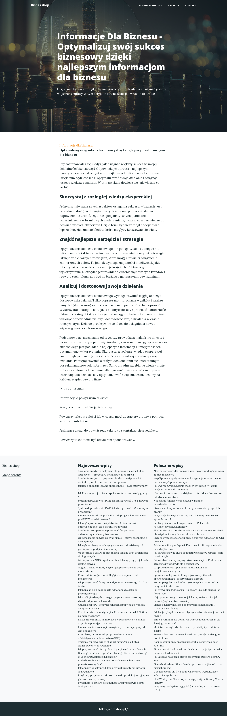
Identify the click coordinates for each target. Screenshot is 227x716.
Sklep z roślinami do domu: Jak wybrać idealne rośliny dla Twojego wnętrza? (187, 621)
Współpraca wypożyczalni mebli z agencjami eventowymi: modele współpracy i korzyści (188, 480)
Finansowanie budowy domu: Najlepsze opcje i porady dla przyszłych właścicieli (188, 651)
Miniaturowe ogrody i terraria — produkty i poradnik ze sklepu (186, 628)
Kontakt (190, 5)
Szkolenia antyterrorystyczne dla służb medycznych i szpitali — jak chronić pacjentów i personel (109, 480)
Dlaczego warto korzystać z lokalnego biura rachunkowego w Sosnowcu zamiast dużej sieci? (113, 654)
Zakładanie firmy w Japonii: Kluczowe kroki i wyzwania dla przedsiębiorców (188, 547)
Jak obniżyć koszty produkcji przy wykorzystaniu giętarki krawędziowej (111, 669)
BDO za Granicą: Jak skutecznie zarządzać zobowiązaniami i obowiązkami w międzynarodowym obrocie (189, 532)
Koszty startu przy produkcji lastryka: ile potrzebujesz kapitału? (186, 643)
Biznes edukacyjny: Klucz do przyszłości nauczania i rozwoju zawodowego (184, 606)
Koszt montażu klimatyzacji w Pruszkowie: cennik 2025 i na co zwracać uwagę (112, 614)
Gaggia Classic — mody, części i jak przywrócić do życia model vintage (110, 569)
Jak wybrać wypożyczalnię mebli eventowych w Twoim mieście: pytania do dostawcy (185, 487)
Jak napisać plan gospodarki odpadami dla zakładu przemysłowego (107, 591)
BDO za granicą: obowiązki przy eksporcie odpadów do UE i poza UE (189, 539)
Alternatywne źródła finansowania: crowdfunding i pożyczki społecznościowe (189, 472)
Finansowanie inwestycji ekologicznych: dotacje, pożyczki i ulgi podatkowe (112, 628)
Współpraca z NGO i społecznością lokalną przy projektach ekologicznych (113, 554)
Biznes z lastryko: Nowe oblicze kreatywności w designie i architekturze (187, 636)
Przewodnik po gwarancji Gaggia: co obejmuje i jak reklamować (108, 576)
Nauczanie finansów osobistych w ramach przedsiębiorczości (178, 502)
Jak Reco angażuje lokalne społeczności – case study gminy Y (112, 487)
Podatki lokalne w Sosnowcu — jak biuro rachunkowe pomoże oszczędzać (109, 662)
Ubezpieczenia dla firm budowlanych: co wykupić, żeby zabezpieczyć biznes (186, 673)
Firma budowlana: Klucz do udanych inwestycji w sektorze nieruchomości (188, 666)
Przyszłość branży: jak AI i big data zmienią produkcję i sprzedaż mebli (186, 517)
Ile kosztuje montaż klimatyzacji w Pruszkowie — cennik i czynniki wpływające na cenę (111, 621)
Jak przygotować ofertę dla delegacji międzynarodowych (112, 649)
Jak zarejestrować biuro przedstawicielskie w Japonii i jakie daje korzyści (188, 554)
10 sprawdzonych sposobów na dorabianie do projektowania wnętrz (181, 569)
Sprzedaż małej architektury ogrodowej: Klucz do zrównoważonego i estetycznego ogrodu (183, 576)
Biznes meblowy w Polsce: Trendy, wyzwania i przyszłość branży (187, 509)
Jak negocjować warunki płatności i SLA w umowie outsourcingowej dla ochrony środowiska (107, 524)
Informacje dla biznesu (76, 145)
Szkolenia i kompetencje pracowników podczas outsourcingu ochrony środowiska (106, 532)
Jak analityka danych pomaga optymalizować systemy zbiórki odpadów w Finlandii (109, 599)
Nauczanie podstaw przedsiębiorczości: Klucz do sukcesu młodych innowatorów (188, 495)
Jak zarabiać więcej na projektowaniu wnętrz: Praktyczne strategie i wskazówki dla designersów (188, 562)
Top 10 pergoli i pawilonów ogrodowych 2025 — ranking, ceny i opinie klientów (187, 584)
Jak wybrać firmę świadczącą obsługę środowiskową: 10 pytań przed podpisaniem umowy (110, 547)
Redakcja (173, 5)
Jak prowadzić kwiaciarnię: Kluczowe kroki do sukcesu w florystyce (187, 591)
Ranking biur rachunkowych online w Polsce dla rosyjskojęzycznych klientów (181, 524)
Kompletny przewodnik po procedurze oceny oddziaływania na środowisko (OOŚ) (105, 636)
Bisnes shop (40, 5)
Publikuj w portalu (150, 5)
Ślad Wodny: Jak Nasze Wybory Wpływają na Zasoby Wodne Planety (188, 680)
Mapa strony (11, 475)
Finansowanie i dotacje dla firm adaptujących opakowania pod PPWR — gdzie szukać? (112, 517)
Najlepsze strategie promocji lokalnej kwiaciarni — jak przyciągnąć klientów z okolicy (186, 599)
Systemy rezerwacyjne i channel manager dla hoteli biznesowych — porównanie (108, 643)
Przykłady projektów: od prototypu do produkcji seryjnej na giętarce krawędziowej (113, 677)
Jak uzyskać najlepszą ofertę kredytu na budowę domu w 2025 (187, 658)
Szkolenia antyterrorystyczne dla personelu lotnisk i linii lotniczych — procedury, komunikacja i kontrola (111, 472)
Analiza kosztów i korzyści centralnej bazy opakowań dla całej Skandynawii (111, 606)
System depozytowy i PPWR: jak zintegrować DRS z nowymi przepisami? (113, 502)
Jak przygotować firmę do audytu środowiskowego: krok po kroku (113, 584)
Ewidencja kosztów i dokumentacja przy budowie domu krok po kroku (111, 684)
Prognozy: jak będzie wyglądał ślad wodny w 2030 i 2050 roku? (187, 688)
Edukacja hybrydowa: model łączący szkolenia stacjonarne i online (189, 614)
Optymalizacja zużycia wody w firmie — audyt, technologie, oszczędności (112, 539)
